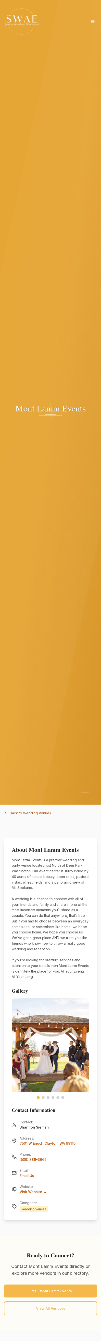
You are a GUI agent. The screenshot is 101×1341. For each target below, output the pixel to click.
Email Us (27, 1176)
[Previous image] (20, 1045)
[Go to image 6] (62, 1097)
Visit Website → (33, 1192)
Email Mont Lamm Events (50, 1291)
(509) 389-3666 (33, 1159)
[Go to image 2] (43, 1097)
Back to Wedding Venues (30, 813)
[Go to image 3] (48, 1097)
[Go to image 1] (38, 1097)
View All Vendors (50, 1308)
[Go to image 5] (57, 1097)
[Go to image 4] (52, 1097)
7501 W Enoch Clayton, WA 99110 (48, 1143)
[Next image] (80, 1045)
